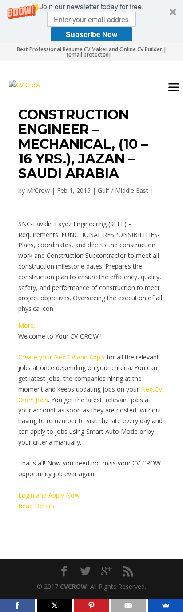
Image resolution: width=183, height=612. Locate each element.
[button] (91, 21)
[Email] (128, 605)
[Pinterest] (91, 605)
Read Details (36, 506)
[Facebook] (17, 605)
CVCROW (73, 586)
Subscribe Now (91, 34)
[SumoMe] (165, 605)
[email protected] (89, 54)
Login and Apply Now (49, 495)
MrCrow (38, 190)
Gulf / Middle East (123, 190)
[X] (54, 605)
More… (28, 325)
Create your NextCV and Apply (61, 357)
